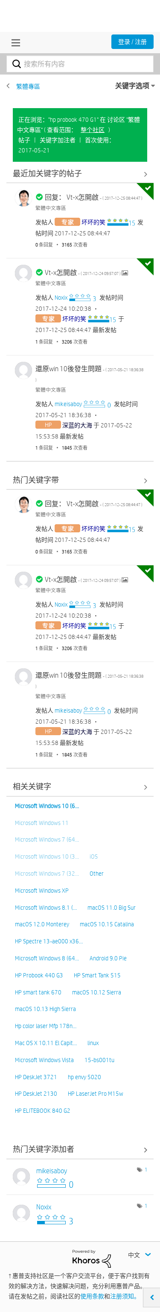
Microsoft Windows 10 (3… (47, 856)
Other (97, 873)
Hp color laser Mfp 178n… (45, 1026)
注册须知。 (125, 1296)
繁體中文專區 (50, 207)
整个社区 (93, 130)
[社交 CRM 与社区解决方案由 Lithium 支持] (92, 1258)
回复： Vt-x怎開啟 (94, 197)
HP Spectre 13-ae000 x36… (49, 941)
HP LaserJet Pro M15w (95, 1093)
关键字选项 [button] (132, 85)
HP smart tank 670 (38, 992)
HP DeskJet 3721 (36, 1077)
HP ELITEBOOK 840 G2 (42, 1110)
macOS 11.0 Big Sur (111, 907)
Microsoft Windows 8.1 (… (46, 907)
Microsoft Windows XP (42, 890)
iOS (94, 856)
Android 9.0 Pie (108, 958)
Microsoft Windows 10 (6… (47, 806)
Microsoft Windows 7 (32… (47, 873)
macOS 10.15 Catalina (107, 924)
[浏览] (13, 42)
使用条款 (92, 1296)
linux (93, 1043)
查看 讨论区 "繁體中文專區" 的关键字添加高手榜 (80, 1150)
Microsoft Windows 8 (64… (47, 958)
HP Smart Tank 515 (97, 975)
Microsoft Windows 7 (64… (47, 839)
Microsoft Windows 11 (42, 823)
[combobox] (80, 63)
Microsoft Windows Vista (44, 1060)
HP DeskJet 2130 (36, 1093)
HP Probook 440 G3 (39, 975)
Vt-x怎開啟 (83, 272)
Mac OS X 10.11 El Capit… (46, 1043)
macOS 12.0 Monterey (42, 924)
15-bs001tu (99, 1060)
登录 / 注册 (132, 42)
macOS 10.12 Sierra (96, 992)
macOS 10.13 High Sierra (45, 1009)
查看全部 (80, 174)
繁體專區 (28, 86)
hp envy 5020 (84, 1077)
